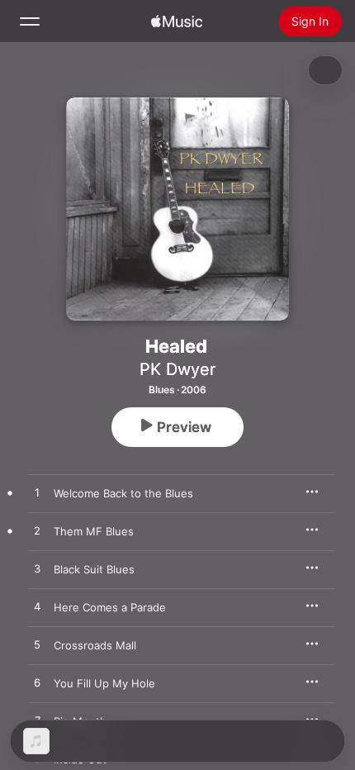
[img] (176, 21)
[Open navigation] (30, 21)
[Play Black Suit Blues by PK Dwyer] (37, 569)
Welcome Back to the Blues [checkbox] (123, 493)
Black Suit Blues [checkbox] (94, 569)
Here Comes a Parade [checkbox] (110, 607)
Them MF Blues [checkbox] (94, 531)
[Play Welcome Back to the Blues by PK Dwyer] (37, 493)
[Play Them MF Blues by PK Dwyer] (37, 531)
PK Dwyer (177, 369)
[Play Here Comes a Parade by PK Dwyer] (37, 607)
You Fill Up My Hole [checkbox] (104, 683)
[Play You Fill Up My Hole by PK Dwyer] (37, 683)
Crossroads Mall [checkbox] (95, 645)
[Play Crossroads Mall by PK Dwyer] (37, 645)
